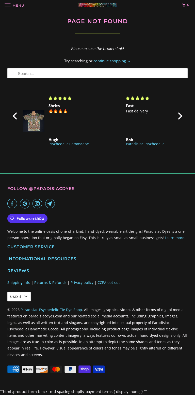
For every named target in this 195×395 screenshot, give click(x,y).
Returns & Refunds (50, 282)
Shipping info (18, 282)
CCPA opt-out (109, 282)
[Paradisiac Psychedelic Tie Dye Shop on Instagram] (38, 203)
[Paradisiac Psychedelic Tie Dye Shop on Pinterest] (26, 203)
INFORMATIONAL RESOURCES (41, 258)
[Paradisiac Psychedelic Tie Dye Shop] (97, 5)
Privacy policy (82, 282)
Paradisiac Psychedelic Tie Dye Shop (51, 309)
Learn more (174, 237)
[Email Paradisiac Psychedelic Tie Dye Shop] (51, 203)
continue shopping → (112, 60)
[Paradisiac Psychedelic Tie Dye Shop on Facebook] (13, 203)
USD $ (16, 297)
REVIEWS (18, 270)
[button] (16, 116)
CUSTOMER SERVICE (31, 246)
